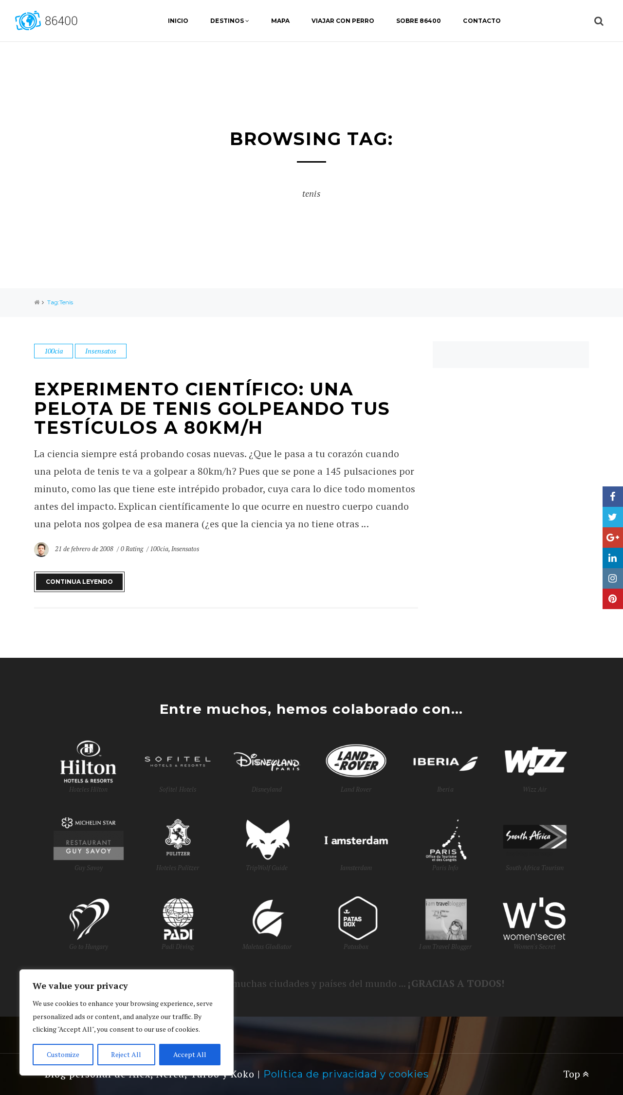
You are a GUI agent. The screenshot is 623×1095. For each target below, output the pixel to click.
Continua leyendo (79, 581)
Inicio (178, 20)
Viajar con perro (343, 20)
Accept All (189, 1054)
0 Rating (132, 548)
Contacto (481, 20)
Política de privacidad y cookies (346, 1074)
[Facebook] (613, 496)
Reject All (126, 1054)
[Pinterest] (613, 599)
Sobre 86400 (418, 20)
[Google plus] (613, 537)
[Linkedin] (613, 558)
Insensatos (100, 350)
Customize (63, 1054)
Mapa (280, 20)
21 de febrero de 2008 (85, 548)
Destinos (226, 20)
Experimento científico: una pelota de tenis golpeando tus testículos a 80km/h (212, 408)
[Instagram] (613, 578)
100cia (53, 350)
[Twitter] (613, 517)
